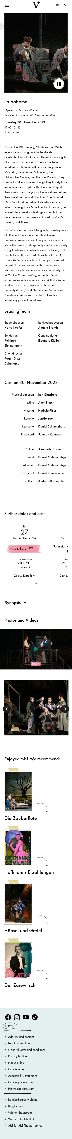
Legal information (19, 1043)
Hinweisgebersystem (21, 1088)
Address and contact (21, 1037)
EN (64, 5)
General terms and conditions (26, 1050)
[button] (36, 583)
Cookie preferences (20, 1082)
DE (57, 5)
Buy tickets (18, 549)
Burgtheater (15, 1106)
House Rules (16, 1062)
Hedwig (47, 410)
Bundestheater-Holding (22, 1099)
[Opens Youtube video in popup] (36, 649)
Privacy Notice (17, 1056)
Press (11, 1026)
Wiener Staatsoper (20, 1112)
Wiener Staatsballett (21, 1119)
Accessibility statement (22, 1075)
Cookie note (16, 1069)
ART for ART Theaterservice (25, 1125)
